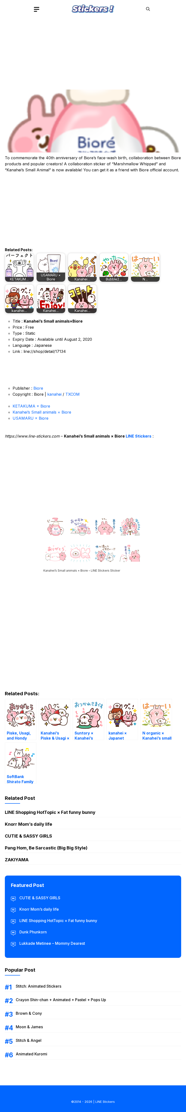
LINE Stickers (138, 436)
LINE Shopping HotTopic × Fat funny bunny (50, 812)
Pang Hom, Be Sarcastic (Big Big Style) (46, 847)
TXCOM (72, 394)
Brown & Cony (29, 1013)
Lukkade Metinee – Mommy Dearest (52, 943)
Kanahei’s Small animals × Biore (42, 412)
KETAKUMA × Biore (31, 406)
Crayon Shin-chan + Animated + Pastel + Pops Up (61, 999)
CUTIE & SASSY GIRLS (28, 836)
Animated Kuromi (31, 1053)
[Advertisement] (93, 52)
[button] (148, 9)
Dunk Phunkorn (33, 932)
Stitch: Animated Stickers (38, 986)
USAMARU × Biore (30, 418)
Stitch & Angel (28, 1040)
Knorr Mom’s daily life (28, 824)
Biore (38, 388)
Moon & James (29, 1026)
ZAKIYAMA (17, 859)
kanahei (54, 394)
